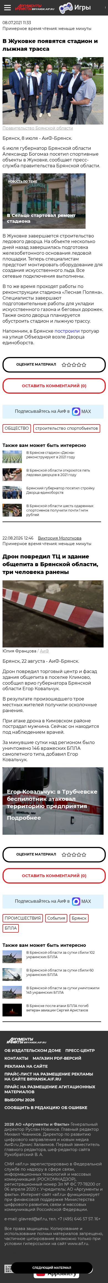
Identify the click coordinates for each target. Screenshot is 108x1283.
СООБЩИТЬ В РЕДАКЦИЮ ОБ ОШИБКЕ (45, 1107)
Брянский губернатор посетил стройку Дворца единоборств (60, 490)
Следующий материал (51, 1268)
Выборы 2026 (19, 1099)
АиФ (44, 651)
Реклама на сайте (26, 1066)
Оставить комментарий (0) (54, 385)
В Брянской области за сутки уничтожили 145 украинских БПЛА (62, 990)
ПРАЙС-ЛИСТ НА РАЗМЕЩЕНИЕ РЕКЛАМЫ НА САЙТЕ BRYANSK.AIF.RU (48, 1077)
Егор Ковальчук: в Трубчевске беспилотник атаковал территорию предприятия (52, 798)
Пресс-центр (80, 1050)
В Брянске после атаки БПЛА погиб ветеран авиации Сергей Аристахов (57, 1008)
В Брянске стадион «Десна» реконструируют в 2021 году (50, 455)
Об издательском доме (32, 1050)
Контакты (16, 1058)
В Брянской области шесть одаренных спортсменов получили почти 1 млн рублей (59, 510)
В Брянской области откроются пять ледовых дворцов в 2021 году (58, 472)
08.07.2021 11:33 (16, 22)
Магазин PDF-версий (57, 1058)
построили (67, 331)
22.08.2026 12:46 (18, 538)
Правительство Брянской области (37, 128)
